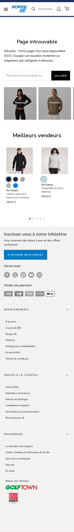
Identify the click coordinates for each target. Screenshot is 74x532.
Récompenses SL (15, 417)
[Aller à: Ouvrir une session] (59, 8)
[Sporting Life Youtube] (31, 275)
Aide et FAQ (12, 387)
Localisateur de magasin (19, 446)
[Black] (9, 179)
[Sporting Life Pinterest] (23, 275)
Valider (61, 75)
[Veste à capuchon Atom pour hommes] (19, 160)
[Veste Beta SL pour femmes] (54, 160)
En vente (10, 470)
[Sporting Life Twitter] (15, 275)
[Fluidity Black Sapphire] (15, 185)
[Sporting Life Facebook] (7, 275)
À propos (11, 321)
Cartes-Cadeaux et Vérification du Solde (27, 452)
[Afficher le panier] (67, 9)
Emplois (10, 340)
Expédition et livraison (18, 393)
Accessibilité (13, 352)
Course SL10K (13, 327)
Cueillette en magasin (17, 405)
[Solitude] (44, 179)
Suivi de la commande (18, 458)
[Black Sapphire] (15, 179)
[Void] (22, 179)
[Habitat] (9, 185)
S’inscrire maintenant (25, 254)
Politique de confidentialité (20, 346)
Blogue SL (11, 334)
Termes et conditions (17, 358)
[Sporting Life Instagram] (39, 275)
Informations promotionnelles (22, 411)
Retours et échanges (17, 399)
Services (10, 464)
